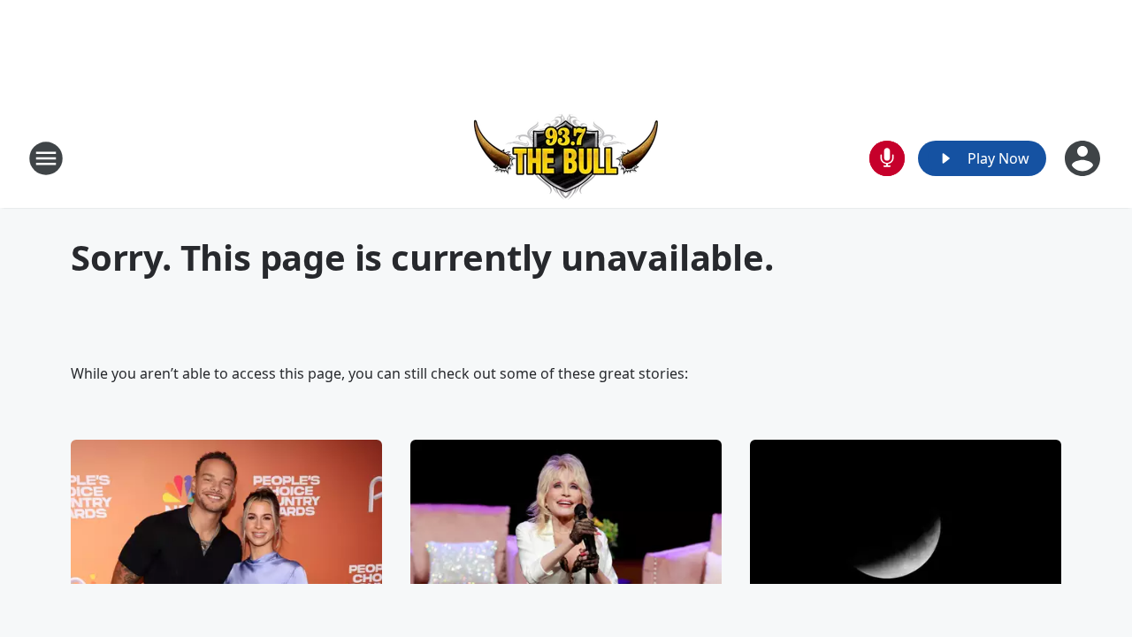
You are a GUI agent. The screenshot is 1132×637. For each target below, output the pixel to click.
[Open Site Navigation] (46, 158)
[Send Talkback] (887, 158)
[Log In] (1084, 158)
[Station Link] (566, 157)
